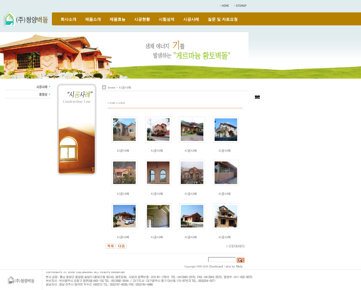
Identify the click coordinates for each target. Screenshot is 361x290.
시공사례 (191, 19)
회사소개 (68, 19)
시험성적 (167, 19)
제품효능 (118, 19)
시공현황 (142, 19)
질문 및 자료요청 (223, 19)
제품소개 (93, 19)
